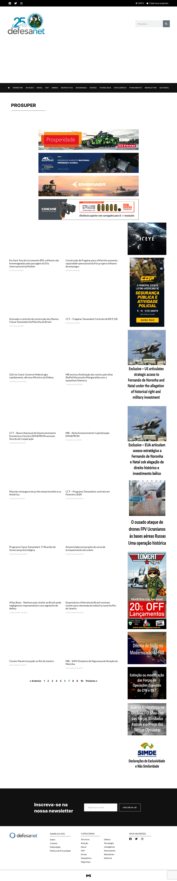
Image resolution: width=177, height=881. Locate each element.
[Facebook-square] (10, 3)
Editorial (164, 88)
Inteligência (120, 88)
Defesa (93, 88)
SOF (47, 88)
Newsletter (151, 88)
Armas (55, 88)
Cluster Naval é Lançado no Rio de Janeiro (31, 661)
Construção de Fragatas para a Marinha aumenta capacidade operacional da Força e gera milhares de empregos (91, 263)
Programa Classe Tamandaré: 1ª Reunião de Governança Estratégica (32, 548)
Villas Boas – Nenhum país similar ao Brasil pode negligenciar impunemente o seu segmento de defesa (35, 605)
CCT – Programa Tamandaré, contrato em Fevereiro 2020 (88, 493)
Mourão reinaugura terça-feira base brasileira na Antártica (35, 493)
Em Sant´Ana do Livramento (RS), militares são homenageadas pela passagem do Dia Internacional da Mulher (34, 263)
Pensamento (135, 88)
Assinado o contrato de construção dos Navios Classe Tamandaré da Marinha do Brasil (34, 320)
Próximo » (91, 681)
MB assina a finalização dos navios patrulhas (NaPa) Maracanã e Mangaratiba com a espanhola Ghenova (89, 377)
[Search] (166, 23)
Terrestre (18, 88)
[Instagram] (21, 3)
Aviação (30, 88)
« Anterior (35, 681)
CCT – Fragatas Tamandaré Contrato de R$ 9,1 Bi (92, 318)
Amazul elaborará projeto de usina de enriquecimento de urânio (85, 548)
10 (82, 681)
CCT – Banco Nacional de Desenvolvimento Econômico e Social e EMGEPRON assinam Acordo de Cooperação (32, 435)
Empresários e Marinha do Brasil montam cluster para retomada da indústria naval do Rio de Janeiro (91, 605)
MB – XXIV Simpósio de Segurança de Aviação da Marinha (92, 663)
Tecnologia (105, 88)
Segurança (81, 88)
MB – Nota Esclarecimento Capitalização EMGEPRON (87, 434)
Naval (40, 88)
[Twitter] (15, 3)
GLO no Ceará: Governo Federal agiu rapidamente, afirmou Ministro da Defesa (31, 376)
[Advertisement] (88, 55)
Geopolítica (67, 88)
